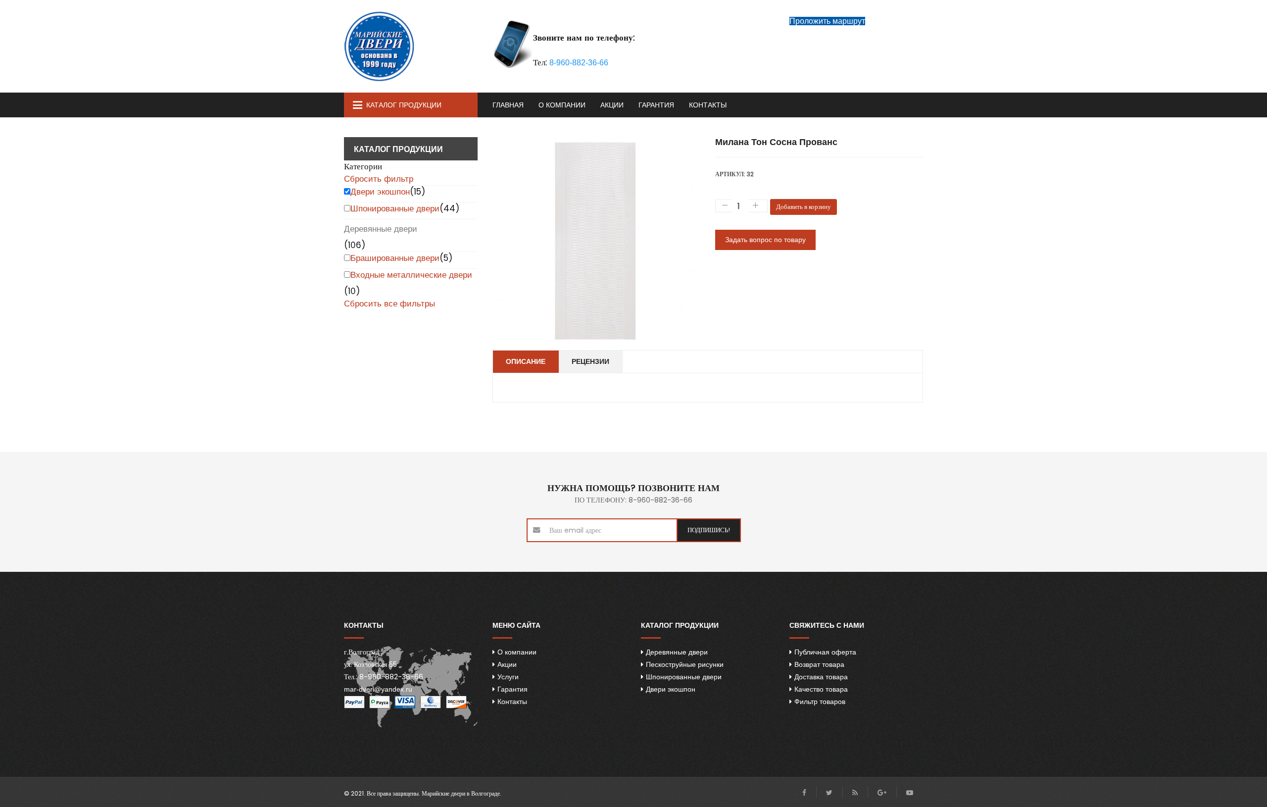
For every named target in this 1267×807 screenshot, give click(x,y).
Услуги (508, 677)
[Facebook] (804, 793)
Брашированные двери (394, 258)
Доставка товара (821, 677)
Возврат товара (819, 664)
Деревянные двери (380, 229)
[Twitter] (829, 793)
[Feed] (855, 793)
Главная (508, 105)
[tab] (411, 166)
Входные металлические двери (411, 275)
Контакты (708, 105)
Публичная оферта (825, 652)
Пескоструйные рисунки (685, 664)
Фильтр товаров (819, 702)
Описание (525, 361)
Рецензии (590, 361)
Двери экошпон (380, 192)
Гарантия (656, 105)
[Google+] (882, 793)
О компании (561, 105)
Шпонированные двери (394, 208)
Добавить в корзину (803, 206)
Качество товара (821, 689)
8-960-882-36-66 (578, 62)
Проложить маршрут (827, 21)
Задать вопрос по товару (765, 240)
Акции (612, 105)
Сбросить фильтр (378, 179)
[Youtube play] (909, 793)
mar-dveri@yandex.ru (378, 689)
